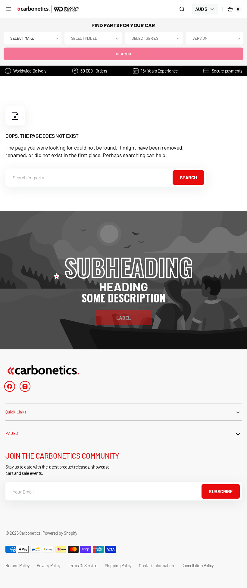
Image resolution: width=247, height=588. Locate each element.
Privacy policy (49, 565)
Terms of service (83, 565)
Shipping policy (118, 565)
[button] (8, 9)
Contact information (156, 565)
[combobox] (105, 178)
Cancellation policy (197, 565)
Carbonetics (30, 533)
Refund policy (17, 565)
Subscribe (221, 491)
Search (123, 53)
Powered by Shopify (59, 533)
